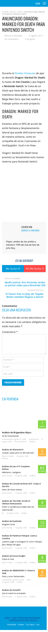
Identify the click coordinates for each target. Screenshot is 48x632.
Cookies (20, 625)
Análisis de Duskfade (11, 521)
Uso (37, 625)
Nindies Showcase (25, 73)
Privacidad (11, 625)
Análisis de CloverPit (11, 590)
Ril (3, 513)
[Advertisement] (24, 192)
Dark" (29, 580)
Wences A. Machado (13, 35)
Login (37, 3)
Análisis (32, 441)
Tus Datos (30, 625)
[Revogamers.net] (13, 5)
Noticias (13, 12)
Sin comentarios (12, 39)
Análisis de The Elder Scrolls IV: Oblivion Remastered (16, 502)
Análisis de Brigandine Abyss (16, 432)
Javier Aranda (7, 476)
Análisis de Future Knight (13, 556)
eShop (19, 12)
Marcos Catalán (8, 456)
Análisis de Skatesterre (12, 449)
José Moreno (34, 439)
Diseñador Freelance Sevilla (23, 620)
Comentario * (10, 332)
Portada (5, 12)
